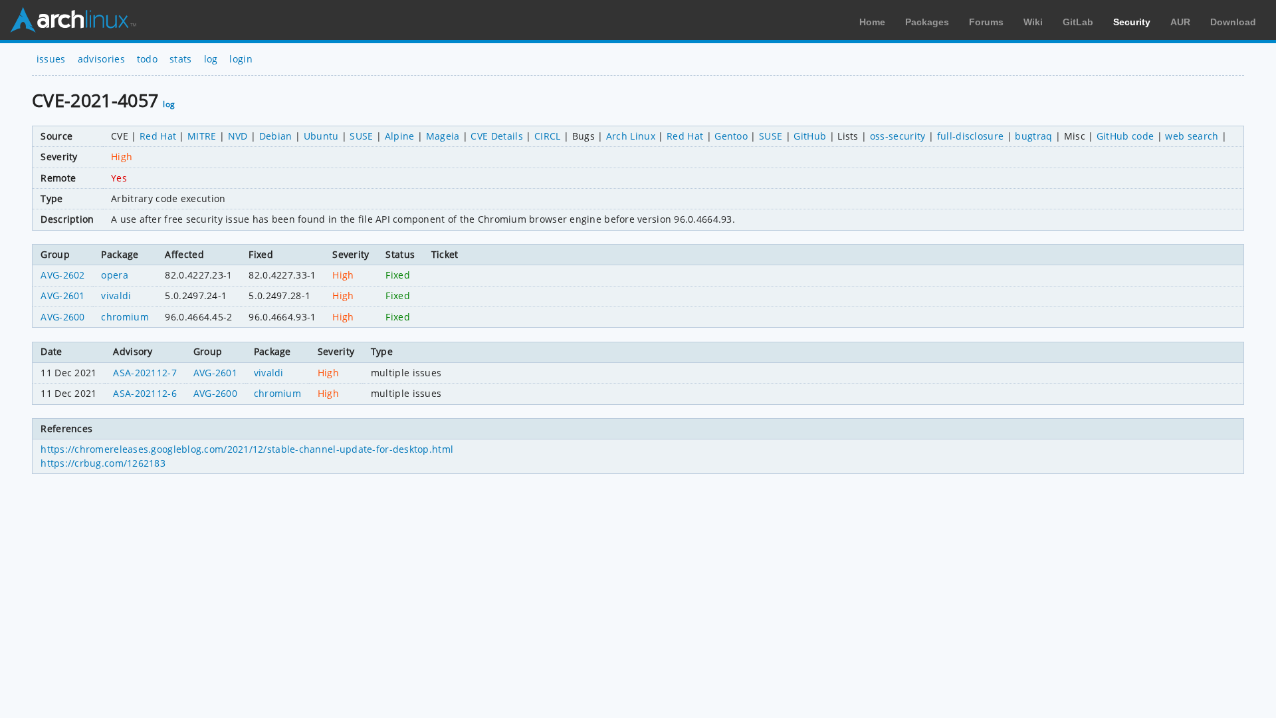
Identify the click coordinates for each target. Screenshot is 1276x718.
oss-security (898, 136)
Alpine (400, 136)
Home (872, 22)
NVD (238, 136)
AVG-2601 (63, 295)
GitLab (1078, 22)
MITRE (202, 136)
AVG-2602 (63, 275)
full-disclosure (970, 136)
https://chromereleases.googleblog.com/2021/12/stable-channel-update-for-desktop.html (247, 449)
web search (1191, 136)
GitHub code (1125, 136)
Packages (927, 22)
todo (147, 59)
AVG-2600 (63, 316)
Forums (986, 22)
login (241, 59)
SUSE (361, 136)
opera (114, 275)
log (211, 59)
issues (51, 59)
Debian (275, 136)
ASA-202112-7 (145, 372)
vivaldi (116, 295)
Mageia (443, 136)
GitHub (810, 136)
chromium (125, 316)
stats (180, 59)
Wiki (1033, 22)
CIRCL (547, 136)
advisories (101, 59)
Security (1131, 22)
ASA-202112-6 (145, 393)
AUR (1180, 22)
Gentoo (731, 136)
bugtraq (1033, 136)
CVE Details (497, 136)
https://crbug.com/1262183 (103, 463)
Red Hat (158, 136)
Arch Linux (73, 20)
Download (1233, 22)
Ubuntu (321, 136)
